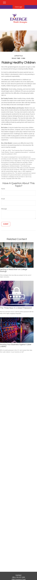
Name (3, 188)
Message (4, 209)
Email (3, 199)
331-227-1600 (20, 577)
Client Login (18, 7)
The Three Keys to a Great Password (15, 308)
